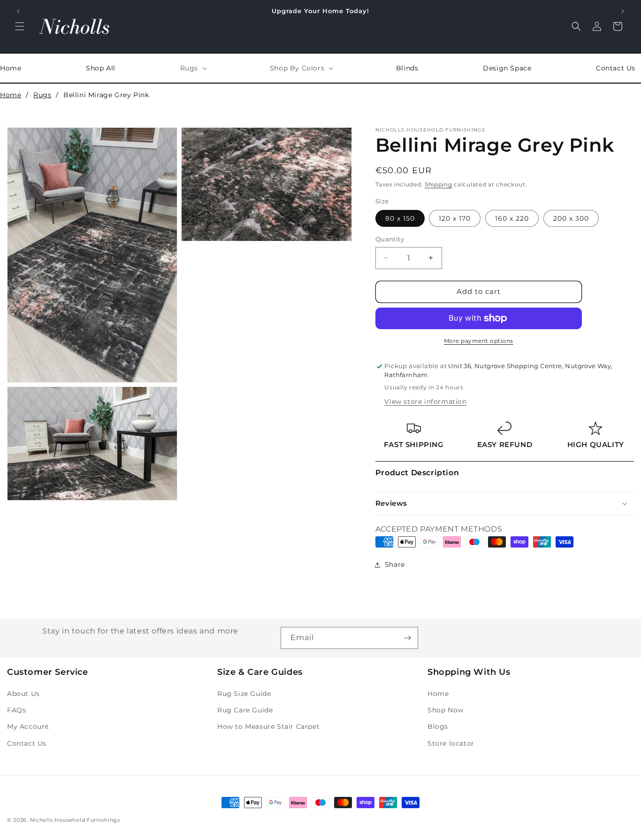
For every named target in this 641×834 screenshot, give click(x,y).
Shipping (438, 184)
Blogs (437, 726)
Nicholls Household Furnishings (75, 820)
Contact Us (26, 743)
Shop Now (445, 710)
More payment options (478, 340)
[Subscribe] (407, 638)
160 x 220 (512, 218)
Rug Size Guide (244, 693)
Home (10, 95)
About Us (23, 693)
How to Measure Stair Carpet (268, 726)
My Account (28, 726)
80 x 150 (400, 218)
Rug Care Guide (245, 710)
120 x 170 (455, 218)
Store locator (450, 743)
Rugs (42, 95)
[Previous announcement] (18, 11)
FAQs (16, 710)
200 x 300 (571, 218)
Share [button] (395, 564)
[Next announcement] (622, 11)
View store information (425, 401)
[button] (19, 26)
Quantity (389, 239)
